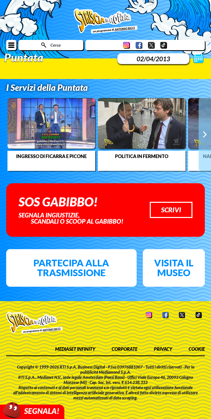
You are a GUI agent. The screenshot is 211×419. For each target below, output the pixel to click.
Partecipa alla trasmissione (71, 267)
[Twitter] (151, 45)
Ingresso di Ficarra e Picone (51, 156)
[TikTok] (163, 45)
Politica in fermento (141, 156)
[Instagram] (126, 45)
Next (205, 134)
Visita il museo (174, 267)
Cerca (55, 44)
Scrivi (171, 210)
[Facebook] (139, 45)
